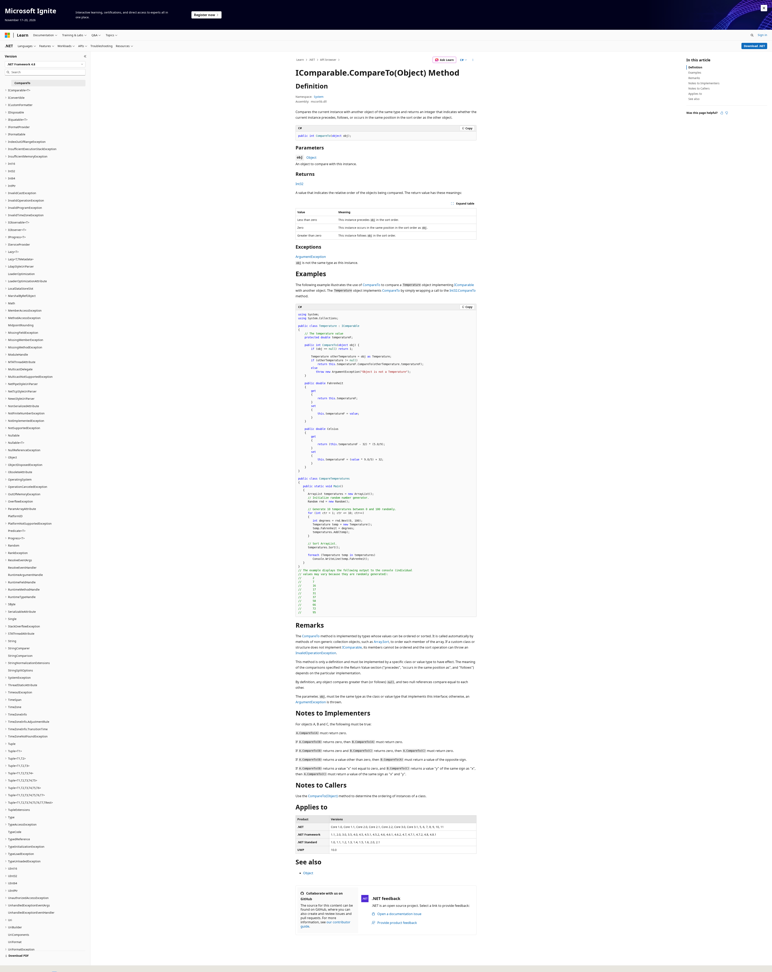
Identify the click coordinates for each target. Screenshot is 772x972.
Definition (695, 67)
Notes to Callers (699, 88)
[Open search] (752, 35)
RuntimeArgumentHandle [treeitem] (25, 575)
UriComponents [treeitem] (18, 935)
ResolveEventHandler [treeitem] (22, 567)
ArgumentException (311, 256)
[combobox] (45, 64)
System (318, 97)
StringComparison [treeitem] (20, 656)
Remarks (694, 78)
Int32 (299, 184)
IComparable (464, 285)
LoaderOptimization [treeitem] (21, 274)
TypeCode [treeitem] (14, 832)
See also (693, 99)
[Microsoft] (7, 35)
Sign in (762, 35)
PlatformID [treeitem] (15, 516)
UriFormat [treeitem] (15, 942)
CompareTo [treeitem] (22, 83)
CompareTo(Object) (323, 796)
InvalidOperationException (316, 653)
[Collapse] (85, 56)
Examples (694, 72)
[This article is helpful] (721, 112)
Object (311, 157)
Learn (300, 60)
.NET (312, 60)
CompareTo (371, 285)
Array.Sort (381, 641)
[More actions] (472, 60)
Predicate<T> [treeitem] (17, 531)
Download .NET (754, 46)
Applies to (695, 94)
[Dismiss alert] (764, 8)
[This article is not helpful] (726, 112)
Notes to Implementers (704, 83)
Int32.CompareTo (463, 290)
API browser (328, 60)
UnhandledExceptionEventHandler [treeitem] (31, 912)
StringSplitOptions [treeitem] (20, 670)
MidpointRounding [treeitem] (21, 325)
